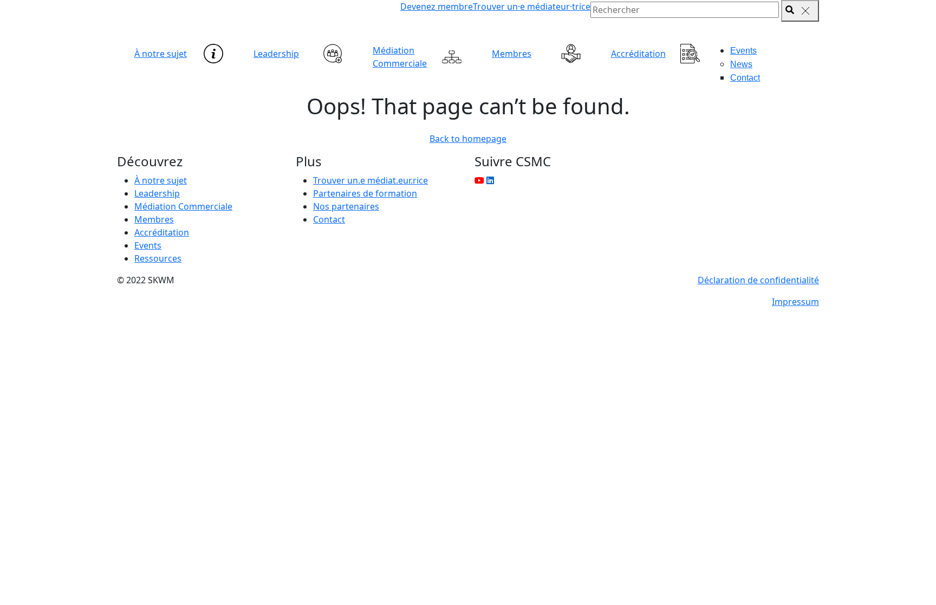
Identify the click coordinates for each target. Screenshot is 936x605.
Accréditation (638, 54)
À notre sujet (160, 54)
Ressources (157, 258)
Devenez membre (436, 6)
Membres (511, 54)
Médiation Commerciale (400, 56)
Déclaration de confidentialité (758, 280)
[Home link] (229, 22)
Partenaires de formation (365, 193)
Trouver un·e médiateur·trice (531, 6)
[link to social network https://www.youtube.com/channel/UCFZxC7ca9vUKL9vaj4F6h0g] (479, 180)
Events (743, 50)
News (741, 64)
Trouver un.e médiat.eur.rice (370, 180)
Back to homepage (468, 139)
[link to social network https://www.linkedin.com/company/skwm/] (490, 180)
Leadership (276, 54)
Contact (745, 77)
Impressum (795, 302)
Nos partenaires (346, 206)
